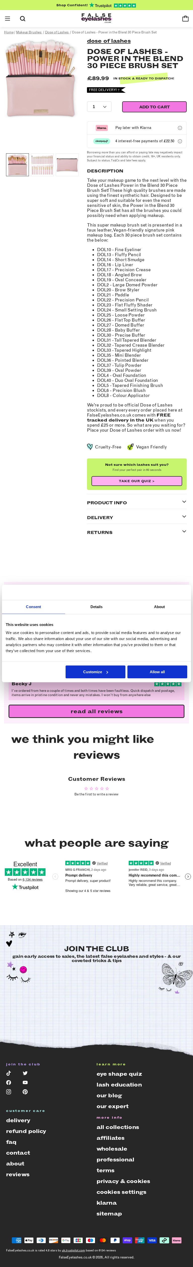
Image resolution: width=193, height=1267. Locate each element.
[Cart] (185, 18)
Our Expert (112, 1106)
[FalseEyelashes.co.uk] (96, 18)
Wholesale (111, 1148)
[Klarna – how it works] (179, 127)
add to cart (154, 107)
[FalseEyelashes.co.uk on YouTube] (27, 1083)
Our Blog (109, 1095)
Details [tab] (96, 607)
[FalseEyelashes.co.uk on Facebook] (11, 1083)
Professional (115, 1159)
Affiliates (110, 1138)
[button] (7, 18)
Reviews (17, 1174)
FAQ (11, 1142)
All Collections (117, 1127)
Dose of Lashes (109, 40)
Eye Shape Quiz (119, 1073)
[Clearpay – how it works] (179, 141)
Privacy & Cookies (123, 1181)
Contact (18, 1152)
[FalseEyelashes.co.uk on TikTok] (11, 1074)
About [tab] (159, 607)
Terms (105, 1170)
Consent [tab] (33, 607)
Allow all (157, 672)
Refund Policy (26, 1131)
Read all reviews (97, 711)
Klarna (106, 1202)
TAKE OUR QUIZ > (137, 481)
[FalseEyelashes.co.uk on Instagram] (11, 1093)
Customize (92, 672)
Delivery (18, 1120)
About (15, 1163)
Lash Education (119, 1084)
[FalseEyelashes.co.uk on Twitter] (27, 1074)
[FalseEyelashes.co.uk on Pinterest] (27, 1093)
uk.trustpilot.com (73, 1250)
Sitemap (109, 1213)
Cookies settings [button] (121, 1192)
